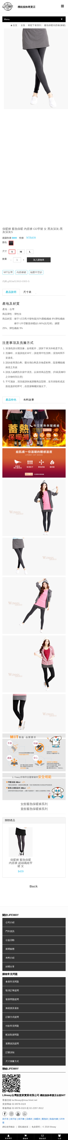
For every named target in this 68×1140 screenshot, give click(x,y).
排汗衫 (13, 1119)
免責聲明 (36, 1127)
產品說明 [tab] (11, 292)
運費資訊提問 (12, 1043)
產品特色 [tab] (11, 399)
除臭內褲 (54, 1119)
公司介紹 (10, 922)
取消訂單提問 (12, 990)
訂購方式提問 (12, 1017)
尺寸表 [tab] (27, 292)
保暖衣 (37, 1119)
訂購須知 (10, 1052)
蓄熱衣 (45, 1119)
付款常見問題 (12, 1026)
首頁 (14, 25)
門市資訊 (10, 931)
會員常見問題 (12, 981)
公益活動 (10, 940)
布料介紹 (10, 957)
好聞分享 (10, 966)
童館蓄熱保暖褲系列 (34, 809)
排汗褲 (21, 1119)
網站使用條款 (8, 1127)
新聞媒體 (10, 949)
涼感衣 (29, 1119)
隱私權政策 (23, 1127)
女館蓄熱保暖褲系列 (34, 804)
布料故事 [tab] (28, 399)
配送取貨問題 (12, 1034)
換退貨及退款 (12, 1008)
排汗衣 (5, 1119)
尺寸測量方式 (12, 1061)
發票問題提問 (12, 999)
